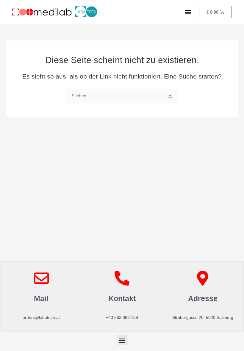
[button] (188, 12)
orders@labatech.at (41, 317)
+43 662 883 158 (122, 317)
